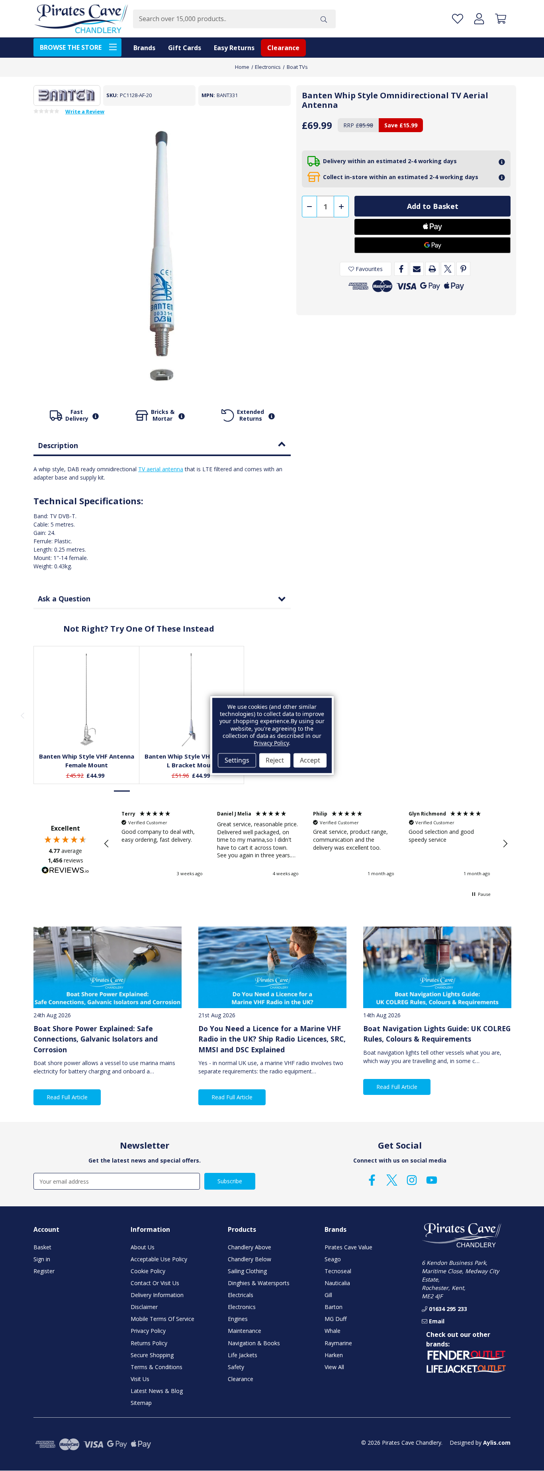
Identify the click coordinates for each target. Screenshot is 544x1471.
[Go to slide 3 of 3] (156, 791)
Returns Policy (149, 1343)
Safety (236, 1367)
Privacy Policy (148, 1330)
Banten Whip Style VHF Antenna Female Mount (86, 760)
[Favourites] (87, 726)
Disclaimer (144, 1307)
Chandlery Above (249, 1247)
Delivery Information (157, 1295)
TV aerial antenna (160, 469)
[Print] (432, 269)
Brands (144, 47)
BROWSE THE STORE (71, 47)
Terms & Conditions (156, 1367)
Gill (328, 1295)
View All (334, 1367)
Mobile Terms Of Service (162, 1319)
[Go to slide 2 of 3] (139, 791)
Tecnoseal (338, 1271)
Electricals (240, 1295)
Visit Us (140, 1379)
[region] (306, 844)
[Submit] (324, 19)
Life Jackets (242, 1355)
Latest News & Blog (157, 1391)
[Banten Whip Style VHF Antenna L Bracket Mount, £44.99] (192, 699)
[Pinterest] (463, 269)
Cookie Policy (148, 1271)
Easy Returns (234, 47)
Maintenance (244, 1330)
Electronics (242, 1307)
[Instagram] (411, 1180)
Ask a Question (64, 598)
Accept (310, 760)
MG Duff (335, 1319)
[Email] (417, 269)
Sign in (41, 1259)
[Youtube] (431, 1180)
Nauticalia (337, 1283)
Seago (333, 1259)
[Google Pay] (432, 245)
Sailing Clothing (247, 1271)
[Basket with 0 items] (501, 19)
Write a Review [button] (84, 112)
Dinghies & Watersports (259, 1283)
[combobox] (222, 19)
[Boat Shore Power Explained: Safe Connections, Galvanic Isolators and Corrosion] (107, 967)
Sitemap (141, 1403)
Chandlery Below (249, 1259)
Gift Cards (184, 47)
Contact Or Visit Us (155, 1283)
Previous (22, 715)
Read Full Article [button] (67, 1097)
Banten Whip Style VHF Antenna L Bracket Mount (192, 760)
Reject (275, 760)
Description (58, 445)
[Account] (479, 19)
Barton (333, 1307)
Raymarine (338, 1343)
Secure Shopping (152, 1355)
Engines (238, 1319)
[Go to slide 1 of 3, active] (122, 791)
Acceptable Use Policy (159, 1259)
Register (44, 1271)
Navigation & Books (254, 1343)
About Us (143, 1247)
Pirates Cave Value (348, 1247)
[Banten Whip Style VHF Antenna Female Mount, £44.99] (86, 699)
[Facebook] (401, 269)
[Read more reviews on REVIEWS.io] (65, 871)
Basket (42, 1247)
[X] (448, 269)
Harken (334, 1355)
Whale (332, 1330)
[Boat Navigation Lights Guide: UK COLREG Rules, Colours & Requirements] (437, 967)
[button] (106, 843)
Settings (237, 760)
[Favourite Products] (458, 19)
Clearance (283, 47)
